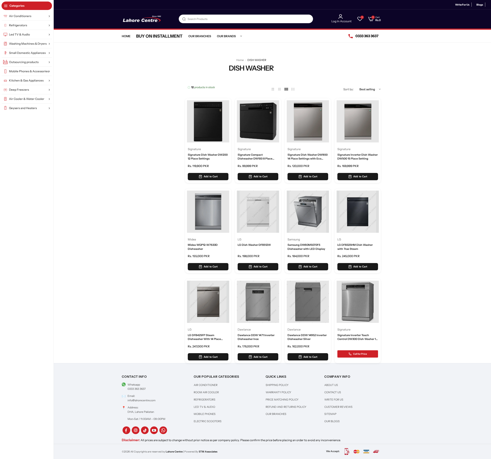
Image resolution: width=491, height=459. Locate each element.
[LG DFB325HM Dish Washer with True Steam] (358, 212)
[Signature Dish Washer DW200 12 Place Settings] (208, 121)
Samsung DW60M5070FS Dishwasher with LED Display (306, 246)
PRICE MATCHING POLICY (282, 399)
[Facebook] (126, 430)
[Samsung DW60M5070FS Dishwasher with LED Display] (308, 212)
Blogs (479, 4)
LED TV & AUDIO (204, 407)
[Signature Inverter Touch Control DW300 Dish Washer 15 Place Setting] (358, 302)
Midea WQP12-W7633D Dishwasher (203, 246)
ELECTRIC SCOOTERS (208, 421)
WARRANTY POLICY (278, 392)
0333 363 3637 (137, 389)
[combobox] (246, 19)
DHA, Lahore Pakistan (141, 412)
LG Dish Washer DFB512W (254, 245)
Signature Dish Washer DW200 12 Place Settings (208, 156)
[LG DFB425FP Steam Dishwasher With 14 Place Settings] (208, 302)
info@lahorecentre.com (142, 400)
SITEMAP (330, 414)
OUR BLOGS (332, 421)
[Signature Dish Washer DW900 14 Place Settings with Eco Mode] (308, 121)
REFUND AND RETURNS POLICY (286, 407)
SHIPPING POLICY (277, 385)
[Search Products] (184, 19)
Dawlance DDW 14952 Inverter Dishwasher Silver (307, 337)
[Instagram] (135, 430)
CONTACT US (332, 392)
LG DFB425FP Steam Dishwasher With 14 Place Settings (204, 337)
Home (240, 60)
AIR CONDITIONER (205, 385)
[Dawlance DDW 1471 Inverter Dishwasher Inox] (258, 302)
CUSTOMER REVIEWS (338, 407)
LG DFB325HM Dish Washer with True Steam (355, 246)
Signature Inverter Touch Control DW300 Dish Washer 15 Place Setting (357, 337)
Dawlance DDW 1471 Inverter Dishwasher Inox (256, 337)
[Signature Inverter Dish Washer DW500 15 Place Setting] (358, 121)
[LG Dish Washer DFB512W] (258, 212)
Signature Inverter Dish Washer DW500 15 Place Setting (357, 156)
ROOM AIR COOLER (206, 392)
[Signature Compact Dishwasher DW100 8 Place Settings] (258, 121)
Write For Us (462, 4)
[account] (341, 16)
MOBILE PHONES (205, 414)
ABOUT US (331, 385)
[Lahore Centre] (142, 19)
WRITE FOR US (333, 399)
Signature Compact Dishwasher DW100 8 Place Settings (255, 157)
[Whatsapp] (163, 430)
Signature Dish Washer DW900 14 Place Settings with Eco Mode (308, 157)
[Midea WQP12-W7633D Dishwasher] (208, 212)
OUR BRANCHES (276, 414)
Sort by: (348, 89)
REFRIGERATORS (204, 399)
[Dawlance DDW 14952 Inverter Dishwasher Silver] (308, 302)
